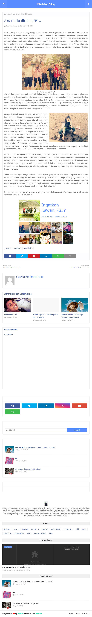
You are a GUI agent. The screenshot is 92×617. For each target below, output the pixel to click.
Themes (20, 614)
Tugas (29, 533)
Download (7, 529)
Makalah (25, 529)
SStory (84, 529)
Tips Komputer (19, 533)
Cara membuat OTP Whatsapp (16, 567)
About (78, 613)
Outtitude (17, 248)
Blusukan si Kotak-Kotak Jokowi (28, 469)
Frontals (14, 14)
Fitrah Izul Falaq (46, 4)
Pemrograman (67, 529)
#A (16, 458)
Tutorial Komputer (40, 533)
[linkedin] (46, 405)
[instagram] (62, 405)
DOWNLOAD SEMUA (61, 216)
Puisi (77, 529)
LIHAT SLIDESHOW (47, 216)
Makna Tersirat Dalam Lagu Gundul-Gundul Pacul (72, 316)
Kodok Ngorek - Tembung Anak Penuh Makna (45, 316)
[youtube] (79, 405)
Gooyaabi (38, 614)
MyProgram (35, 529)
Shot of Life (7, 533)
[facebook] (12, 405)
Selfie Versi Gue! (10, 315)
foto (50, 533)
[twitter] (29, 405)
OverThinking (28, 248)
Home (71, 613)
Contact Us (86, 613)
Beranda (7, 14)
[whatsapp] (12, 411)
